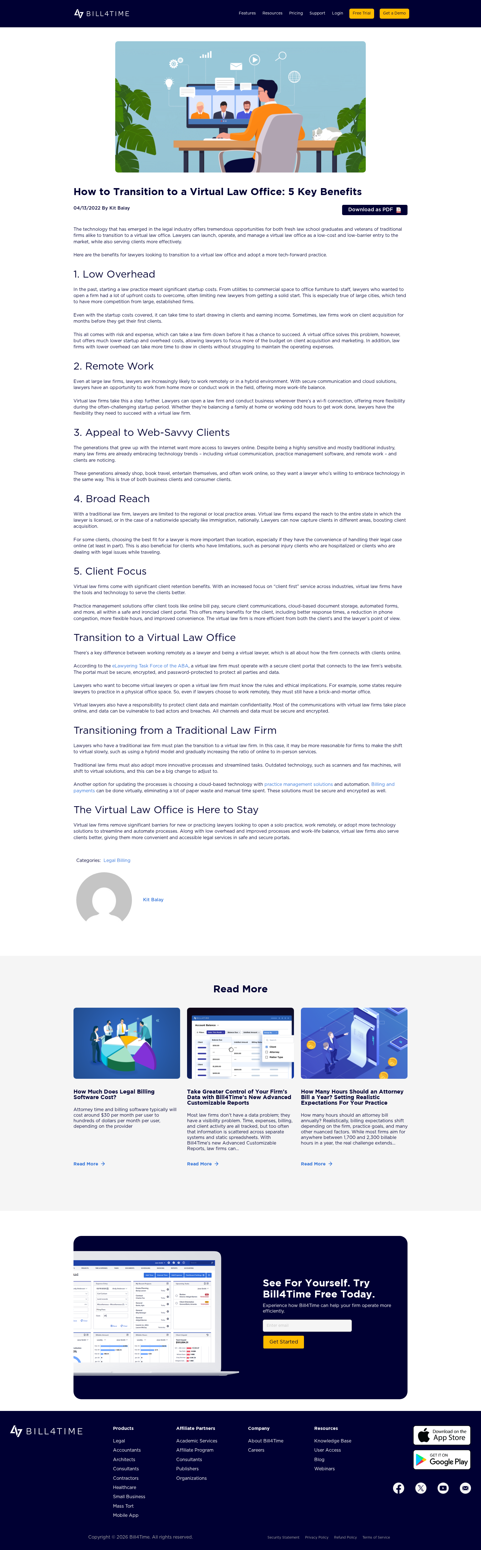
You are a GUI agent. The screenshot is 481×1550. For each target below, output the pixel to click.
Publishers (187, 1469)
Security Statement (284, 1537)
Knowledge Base (332, 1441)
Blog (319, 1459)
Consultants (126, 1469)
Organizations (191, 1478)
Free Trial (362, 13)
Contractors (126, 1478)
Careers (256, 1450)
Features (247, 13)
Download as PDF (370, 209)
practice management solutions (298, 784)
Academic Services (196, 1441)
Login (337, 13)
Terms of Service (376, 1537)
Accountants (127, 1450)
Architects (124, 1459)
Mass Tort (123, 1506)
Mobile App (126, 1515)
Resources (272, 13)
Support (317, 13)
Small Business (129, 1497)
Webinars (324, 1469)
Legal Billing (117, 860)
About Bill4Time (265, 1441)
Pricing (296, 13)
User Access (327, 1450)
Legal (119, 1441)
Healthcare (124, 1487)
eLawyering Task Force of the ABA (149, 666)
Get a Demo (394, 13)
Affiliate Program (194, 1450)
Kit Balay (153, 900)
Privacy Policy (316, 1537)
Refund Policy (345, 1537)
